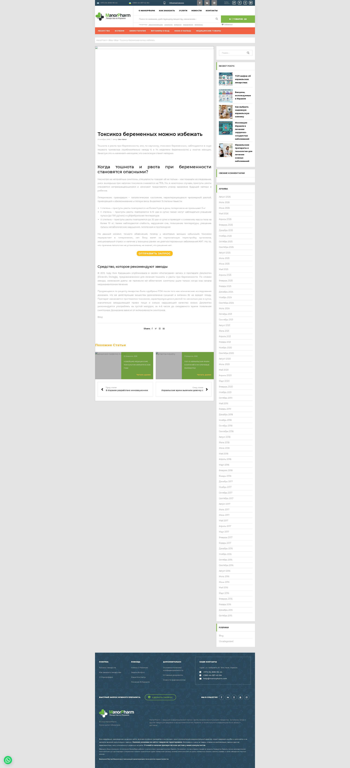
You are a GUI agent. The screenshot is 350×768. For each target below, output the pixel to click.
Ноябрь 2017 (225, 487)
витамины (199, 25)
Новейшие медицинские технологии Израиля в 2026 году (137, 364)
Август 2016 (224, 571)
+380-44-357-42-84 (140, 3)
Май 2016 (223, 587)
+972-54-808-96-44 (108, 3)
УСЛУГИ (183, 10)
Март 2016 (224, 593)
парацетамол (188, 25)
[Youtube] (240, 697)
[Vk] (207, 3)
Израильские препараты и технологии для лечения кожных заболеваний (243, 153)
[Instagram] (214, 3)
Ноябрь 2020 (225, 347)
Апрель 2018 (225, 459)
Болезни (119, 31)
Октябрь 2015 (225, 615)
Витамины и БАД (160, 31)
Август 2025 (225, 252)
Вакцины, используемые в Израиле (243, 95)
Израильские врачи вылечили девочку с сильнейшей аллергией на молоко (183, 389)
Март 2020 (224, 381)
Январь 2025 (225, 286)
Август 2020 (225, 359)
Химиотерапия (137, 31)
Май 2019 (223, 403)
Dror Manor (122, 139)
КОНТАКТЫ (212, 10)
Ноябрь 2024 (225, 297)
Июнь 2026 (224, 208)
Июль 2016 (224, 576)
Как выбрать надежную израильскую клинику (242, 112)
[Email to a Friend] (164, 328)
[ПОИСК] (248, 53)
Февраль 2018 (226, 470)
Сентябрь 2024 (226, 303)
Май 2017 (223, 520)
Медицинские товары (208, 31)
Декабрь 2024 (226, 292)
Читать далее (143, 375)
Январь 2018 (225, 476)
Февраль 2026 (226, 225)
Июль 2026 (224, 202)
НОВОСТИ (196, 10)
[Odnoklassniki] (234, 697)
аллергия (177, 25)
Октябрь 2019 (225, 398)
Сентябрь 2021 (226, 319)
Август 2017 (224, 504)
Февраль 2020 (226, 386)
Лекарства (104, 31)
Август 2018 (224, 437)
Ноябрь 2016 (225, 554)
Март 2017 (224, 532)
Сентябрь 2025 (226, 247)
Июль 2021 (224, 331)
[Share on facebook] (152, 328)
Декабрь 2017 (226, 481)
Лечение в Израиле (140, 682)
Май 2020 (224, 370)
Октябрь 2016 (225, 559)
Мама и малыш (182, 31)
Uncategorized (226, 641)
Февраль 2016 (225, 599)
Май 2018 (223, 453)
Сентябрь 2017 (226, 498)
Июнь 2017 (224, 515)
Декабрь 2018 (226, 414)
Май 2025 (223, 269)
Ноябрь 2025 (225, 236)
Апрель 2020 (225, 375)
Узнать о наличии (139, 667)
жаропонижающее (156, 25)
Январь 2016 (225, 604)
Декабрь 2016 (226, 548)
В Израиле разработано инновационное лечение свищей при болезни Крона (125, 389)
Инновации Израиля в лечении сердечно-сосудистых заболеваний (242, 131)
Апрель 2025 (225, 275)
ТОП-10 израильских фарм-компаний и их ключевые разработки (197, 364)
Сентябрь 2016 (226, 565)
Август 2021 (224, 325)
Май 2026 (223, 213)
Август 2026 (225, 197)
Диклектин (205, 273)
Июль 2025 (224, 258)
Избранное (228, 24)
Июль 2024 (224, 308)
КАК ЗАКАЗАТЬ (167, 10)
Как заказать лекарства (110, 672)
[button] (160, 697)
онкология (168, 25)
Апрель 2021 (225, 336)
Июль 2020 (224, 364)
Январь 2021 (225, 342)
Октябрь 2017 (225, 492)
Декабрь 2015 (226, 610)
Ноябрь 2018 (225, 420)
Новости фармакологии (174, 680)
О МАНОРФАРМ (147, 10)
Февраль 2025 (226, 280)
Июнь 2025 (224, 264)
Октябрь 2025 (226, 241)
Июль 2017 (224, 509)
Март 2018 (224, 465)
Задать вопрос (138, 672)
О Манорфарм (106, 677)
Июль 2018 (224, 442)
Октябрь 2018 (225, 426)
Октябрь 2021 (225, 314)
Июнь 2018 (224, 448)
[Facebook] (199, 3)
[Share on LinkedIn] (160, 328)
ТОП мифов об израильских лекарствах (243, 79)
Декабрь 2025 (226, 230)
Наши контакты (138, 677)
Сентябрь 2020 (226, 353)
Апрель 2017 (225, 526)
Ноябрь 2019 (225, 392)
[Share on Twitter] (156, 328)
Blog (100, 317)
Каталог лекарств (107, 667)
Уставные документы (173, 675)
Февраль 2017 (225, 537)
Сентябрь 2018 (226, 431)
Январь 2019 (225, 409)
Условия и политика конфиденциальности (173, 668)
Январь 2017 (225, 543)
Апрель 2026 (225, 219)
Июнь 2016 (224, 582)
